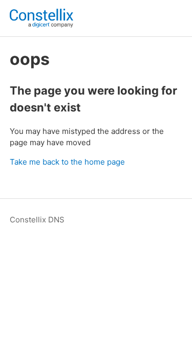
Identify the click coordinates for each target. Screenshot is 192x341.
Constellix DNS (37, 219)
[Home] (41, 18)
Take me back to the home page (67, 162)
